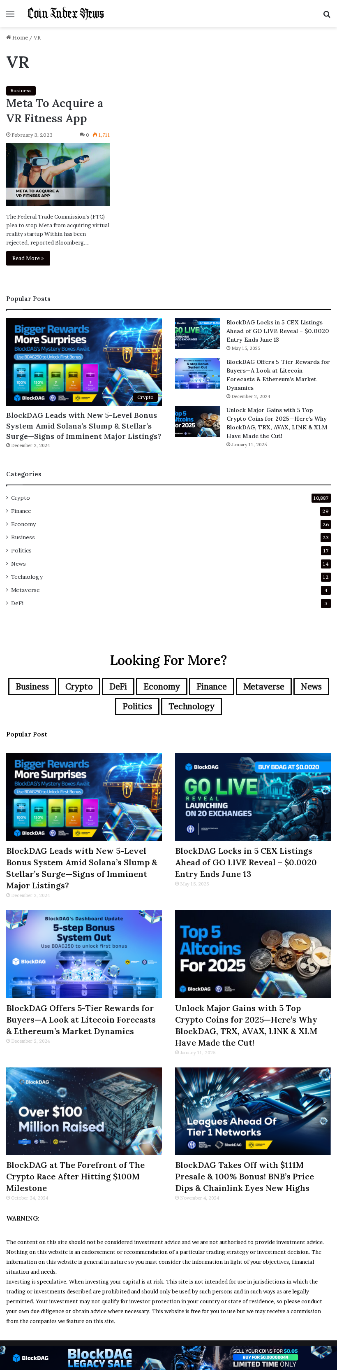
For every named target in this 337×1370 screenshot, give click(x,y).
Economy (23, 524)
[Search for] (327, 16)
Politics (21, 550)
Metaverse (25, 590)
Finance (21, 511)
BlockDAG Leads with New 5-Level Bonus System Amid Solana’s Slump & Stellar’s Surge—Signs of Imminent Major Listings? (83, 425)
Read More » (28, 258)
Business (21, 90)
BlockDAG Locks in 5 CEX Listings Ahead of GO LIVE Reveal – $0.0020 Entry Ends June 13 (277, 331)
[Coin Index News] (66, 13)
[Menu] (10, 16)
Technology (27, 576)
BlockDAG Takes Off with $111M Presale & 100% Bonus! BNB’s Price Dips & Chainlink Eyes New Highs (244, 1176)
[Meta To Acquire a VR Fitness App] (58, 174)
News (18, 563)
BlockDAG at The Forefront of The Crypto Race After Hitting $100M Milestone (75, 1176)
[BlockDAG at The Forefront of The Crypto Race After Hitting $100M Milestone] (84, 1111)
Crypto (20, 497)
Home (19, 37)
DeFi (17, 603)
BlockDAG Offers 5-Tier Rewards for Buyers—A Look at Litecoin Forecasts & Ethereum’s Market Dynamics (81, 1019)
